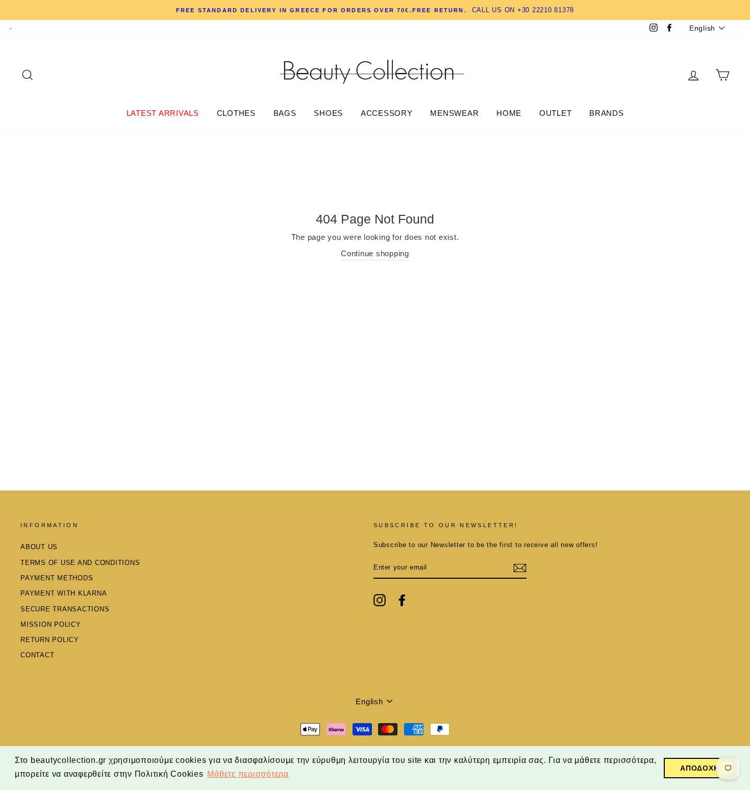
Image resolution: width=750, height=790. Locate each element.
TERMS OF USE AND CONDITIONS (80, 562)
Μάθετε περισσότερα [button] (248, 774)
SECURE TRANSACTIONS (64, 609)
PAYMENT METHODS (56, 578)
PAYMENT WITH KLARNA (63, 593)
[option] (375, 10)
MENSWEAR (454, 113)
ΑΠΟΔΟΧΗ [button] (699, 768)
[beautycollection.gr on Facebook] (402, 600)
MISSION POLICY (50, 624)
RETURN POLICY (49, 640)
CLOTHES (236, 113)
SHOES (328, 113)
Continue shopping (375, 253)
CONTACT (37, 655)
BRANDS (606, 113)
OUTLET (555, 113)
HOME (508, 113)
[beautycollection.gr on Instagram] (379, 600)
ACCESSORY (387, 113)
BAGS (284, 113)
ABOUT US (39, 547)
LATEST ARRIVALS (163, 113)
